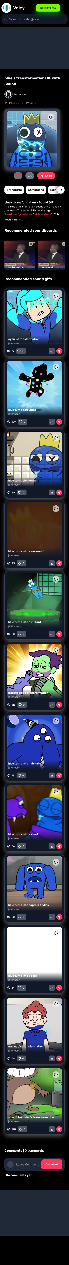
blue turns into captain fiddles (28, 905)
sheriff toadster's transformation (31, 1117)
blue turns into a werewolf (25, 551)
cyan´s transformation (24, 339)
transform (14, 190)
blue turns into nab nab (24, 763)
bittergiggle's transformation (28, 692)
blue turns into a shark (23, 834)
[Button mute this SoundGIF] (51, 117)
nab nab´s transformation (26, 1046)
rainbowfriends (42, 214)
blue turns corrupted (22, 409)
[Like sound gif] (18, 175)
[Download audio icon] (29, 175)
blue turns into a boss (22, 975)
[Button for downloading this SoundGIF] (52, 351)
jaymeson (14, 343)
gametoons (36, 190)
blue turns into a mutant (24, 622)
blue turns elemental (22, 480)
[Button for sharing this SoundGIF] (59, 351)
